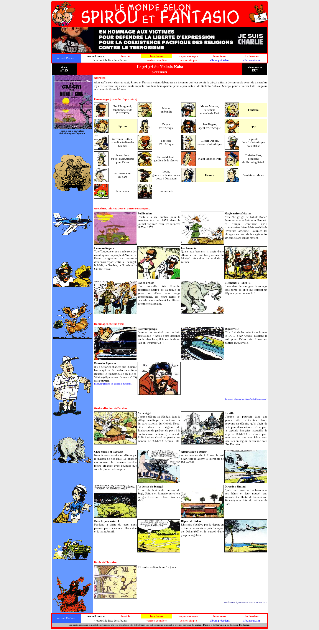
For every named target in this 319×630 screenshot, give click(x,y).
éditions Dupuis (202, 625)
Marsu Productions (241, 625)
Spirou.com (220, 625)
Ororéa (209, 175)
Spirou (122, 126)
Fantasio (253, 109)
